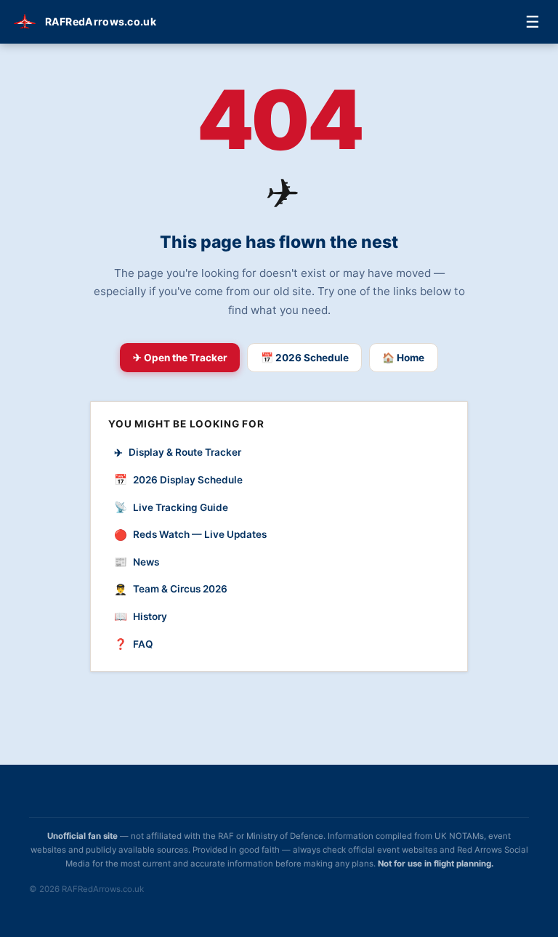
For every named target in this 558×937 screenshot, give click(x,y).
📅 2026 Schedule (305, 357)
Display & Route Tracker (177, 452)
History (140, 616)
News (136, 561)
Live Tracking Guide (171, 507)
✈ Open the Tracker (180, 357)
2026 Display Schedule (178, 479)
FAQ (133, 644)
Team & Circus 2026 (170, 589)
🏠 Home (403, 357)
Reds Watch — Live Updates (190, 534)
